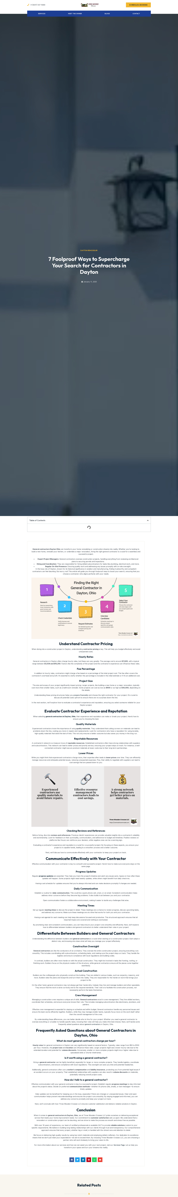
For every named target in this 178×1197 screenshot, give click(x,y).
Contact (136, 14)
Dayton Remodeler (88, 250)
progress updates (46, 876)
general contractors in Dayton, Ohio (60, 716)
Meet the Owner (75, 14)
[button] (148, 520)
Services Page (119, 1145)
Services (41, 14)
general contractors (92, 1024)
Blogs (107, 14)
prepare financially (80, 695)
